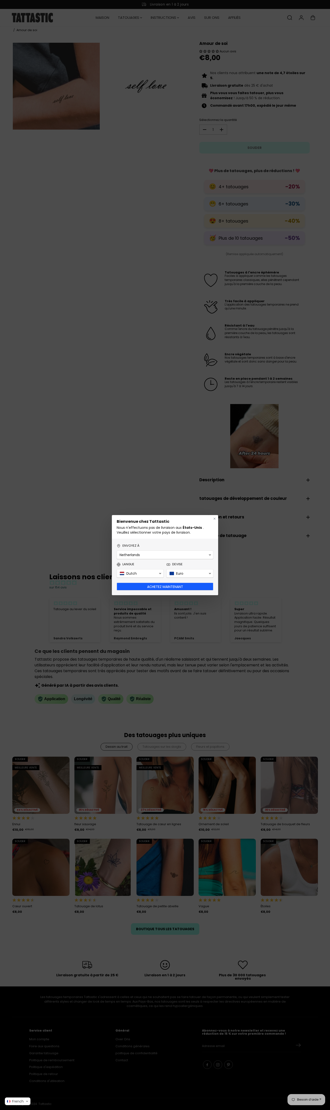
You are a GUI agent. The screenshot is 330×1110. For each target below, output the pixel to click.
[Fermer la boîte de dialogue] (214, 518)
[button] (17, 1101)
